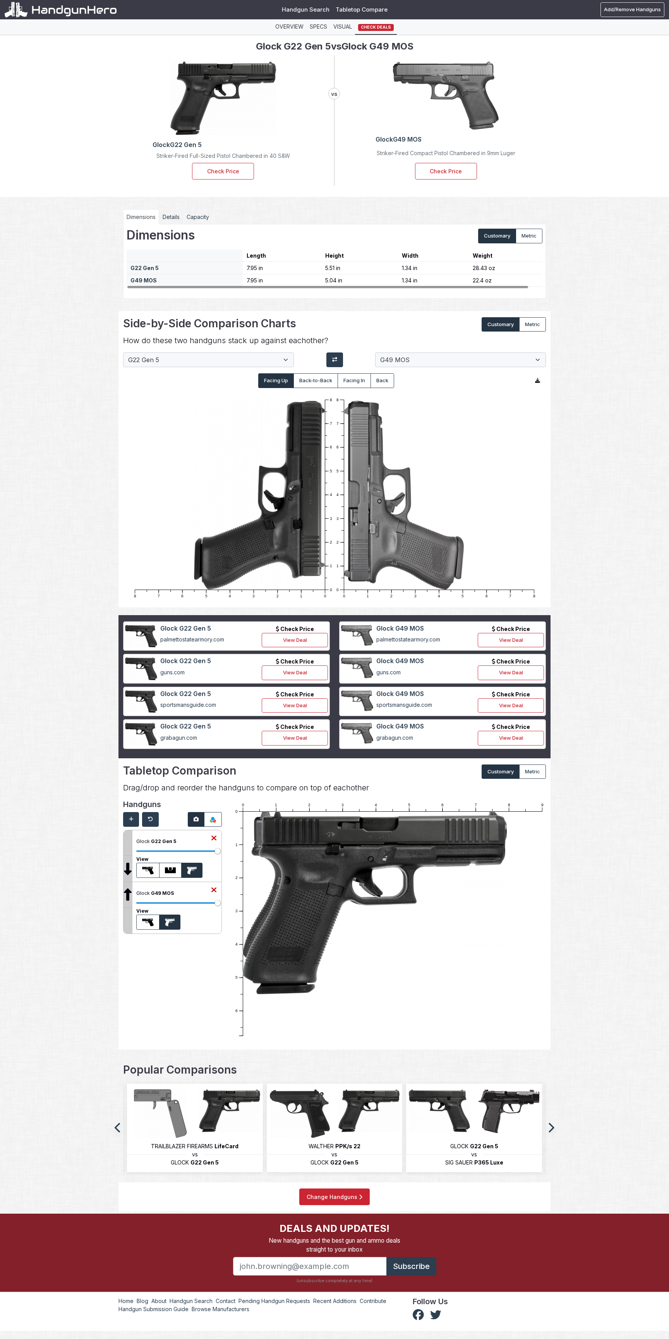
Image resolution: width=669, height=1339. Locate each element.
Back (382, 380)
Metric (529, 236)
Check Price (223, 171)
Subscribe (411, 1266)
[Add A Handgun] (131, 819)
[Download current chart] (537, 380)
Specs (318, 26)
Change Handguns (333, 1197)
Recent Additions (335, 1301)
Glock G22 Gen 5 (185, 628)
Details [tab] (171, 217)
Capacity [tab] (198, 217)
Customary (497, 236)
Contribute (373, 1301)
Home (126, 1301)
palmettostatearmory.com (192, 639)
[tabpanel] (334, 258)
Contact (225, 1301)
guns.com (172, 672)
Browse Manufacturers (220, 1309)
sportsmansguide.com (188, 704)
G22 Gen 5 (144, 268)
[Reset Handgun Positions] (150, 819)
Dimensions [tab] (141, 217)
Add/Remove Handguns (632, 9)
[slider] (217, 851)
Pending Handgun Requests (274, 1301)
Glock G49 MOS (400, 628)
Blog (142, 1301)
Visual (342, 26)
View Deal (295, 640)
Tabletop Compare (362, 9)
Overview (289, 26)
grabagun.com (178, 737)
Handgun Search (305, 9)
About (158, 1301)
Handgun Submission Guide (153, 1309)
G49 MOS (143, 280)
